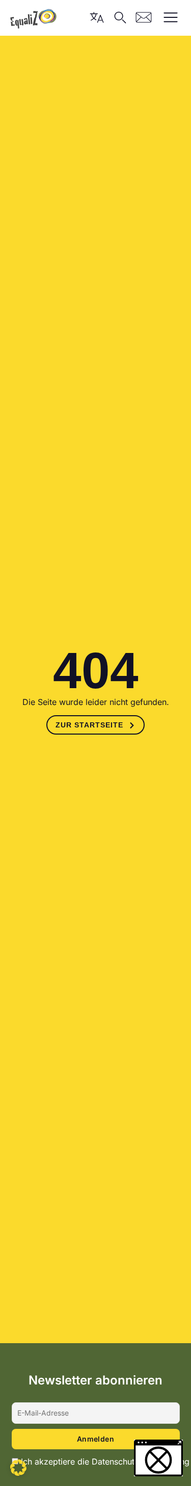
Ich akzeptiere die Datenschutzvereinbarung (105, 1461)
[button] (18, 1467)
